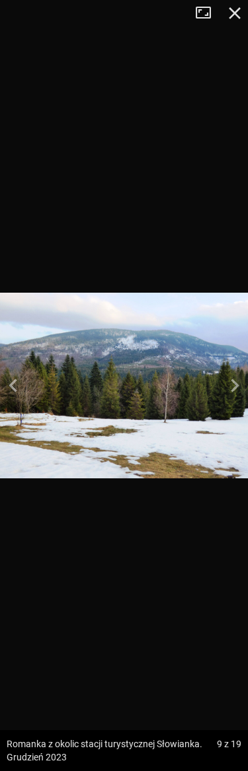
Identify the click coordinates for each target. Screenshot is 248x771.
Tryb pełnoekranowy (208, 13)
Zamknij (235, 13)
